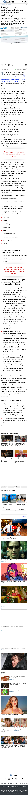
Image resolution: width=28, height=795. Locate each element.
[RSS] (19, 779)
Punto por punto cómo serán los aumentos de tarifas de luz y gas (14, 154)
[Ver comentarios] (26, 5)
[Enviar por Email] (12, 65)
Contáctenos (15, 783)
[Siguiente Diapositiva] (26, 502)
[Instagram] (16, 779)
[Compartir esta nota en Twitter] (5, 65)
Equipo (24, 783)
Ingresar (22, 1)
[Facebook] (5, 779)
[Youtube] (12, 779)
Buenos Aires (11, 486)
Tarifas (17, 486)
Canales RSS (3, 783)
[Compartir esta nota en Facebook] (2, 65)
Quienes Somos (9, 783)
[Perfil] (14, 775)
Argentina (4, 486)
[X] (9, 779)
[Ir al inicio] (8, 1)
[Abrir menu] (2, 2)
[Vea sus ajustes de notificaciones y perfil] (25, 1)
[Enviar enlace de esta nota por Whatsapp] (9, 65)
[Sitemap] (22, 779)
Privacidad (21, 783)
